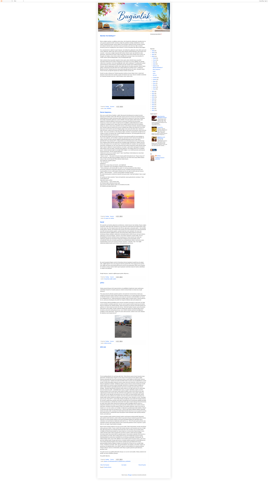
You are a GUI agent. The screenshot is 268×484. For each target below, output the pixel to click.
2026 (153, 50)
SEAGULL (109, 108)
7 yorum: (112, 459)
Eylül (154, 63)
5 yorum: (112, 277)
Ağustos (155, 65)
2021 (153, 93)
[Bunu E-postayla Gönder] (117, 106)
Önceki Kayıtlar (142, 464)
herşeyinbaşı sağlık (108, 278)
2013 (153, 108)
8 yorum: (112, 216)
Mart (154, 85)
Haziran (155, 79)
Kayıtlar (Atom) (107, 467)
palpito (114, 278)
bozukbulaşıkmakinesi (113, 461)
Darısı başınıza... (106, 112)
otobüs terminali (107, 343)
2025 (153, 52)
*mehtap (159, 155)
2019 (153, 97)
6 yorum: (112, 341)
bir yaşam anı (107, 218)
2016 (153, 102)
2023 (153, 56)
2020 (153, 95)
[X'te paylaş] (119, 106)
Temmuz (155, 77)
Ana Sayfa (124, 464)
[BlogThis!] (118, 106)
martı (105, 108)
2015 (153, 104)
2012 (153, 110)
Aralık (154, 58)
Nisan (154, 83)
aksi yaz (103, 347)
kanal (102, 222)
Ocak (154, 89)
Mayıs (154, 81)
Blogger (130, 474)
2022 (153, 91)
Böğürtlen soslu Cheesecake (161, 138)
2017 (153, 100)
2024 (153, 54)
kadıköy (112, 218)
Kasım (154, 60)
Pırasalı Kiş (160, 127)
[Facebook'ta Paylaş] (121, 106)
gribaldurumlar (121, 461)
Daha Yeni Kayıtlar (104, 464)
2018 (153, 99)
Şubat (154, 87)
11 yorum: (112, 106)
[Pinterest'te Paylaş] (122, 106)
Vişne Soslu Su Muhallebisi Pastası (162, 117)
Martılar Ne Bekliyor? (107, 36)
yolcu (102, 283)
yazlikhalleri (128, 461)
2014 (153, 106)
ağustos (106, 461)
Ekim (154, 62)
